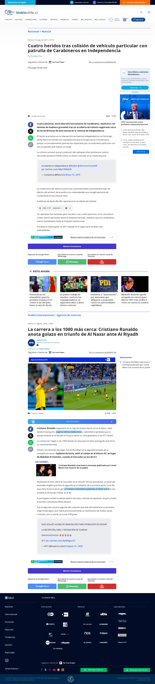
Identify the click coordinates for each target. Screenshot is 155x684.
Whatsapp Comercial (95, 670)
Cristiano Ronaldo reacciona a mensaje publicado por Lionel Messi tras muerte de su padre (87, 466)
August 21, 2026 (74, 546)
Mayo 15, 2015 (73, 174)
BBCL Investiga (86, 20)
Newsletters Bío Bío (82, 2)
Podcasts (8, 20)
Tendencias (64, 20)
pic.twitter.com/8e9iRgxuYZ (60, 540)
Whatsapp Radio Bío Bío (138, 670)
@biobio (73, 165)
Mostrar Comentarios (72, 246)
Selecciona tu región (17, 2)
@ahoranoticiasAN (87, 165)
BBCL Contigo (100, 20)
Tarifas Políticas (11, 668)
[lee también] (46, 470)
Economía (43, 20)
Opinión (75, 20)
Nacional (19, 20)
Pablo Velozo (44, 349)
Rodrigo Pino (36, 56)
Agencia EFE (41, 340)
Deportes (53, 20)
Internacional (31, 20)
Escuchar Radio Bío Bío (136, 2)
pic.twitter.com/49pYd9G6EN (57, 169)
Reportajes (10, 652)
